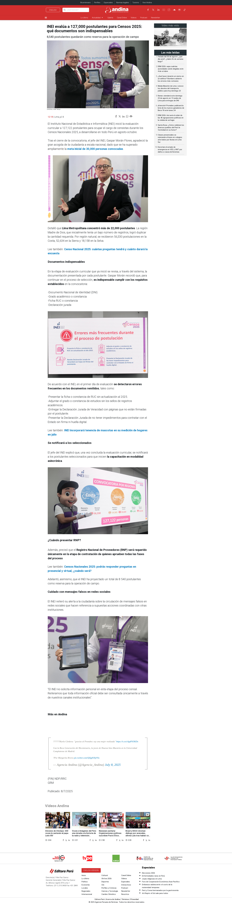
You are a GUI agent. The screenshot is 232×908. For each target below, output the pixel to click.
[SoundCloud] (174, 9)
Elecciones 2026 (148, 873)
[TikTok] (184, 9)
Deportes (105, 882)
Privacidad (134, 899)
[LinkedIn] (158, 9)
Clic (103, 885)
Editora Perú (100, 899)
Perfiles (97, 2)
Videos (133, 18)
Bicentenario (85, 2)
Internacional (87, 894)
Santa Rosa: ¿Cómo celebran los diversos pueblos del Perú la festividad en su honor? (171, 127)
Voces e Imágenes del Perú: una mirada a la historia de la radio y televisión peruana (84, 834)
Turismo (135, 2)
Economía (86, 885)
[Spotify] (179, 9)
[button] (46, 825)
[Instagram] (169, 9)
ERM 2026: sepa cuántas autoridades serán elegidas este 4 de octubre (170, 68)
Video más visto (170, 25)
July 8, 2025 (113, 764)
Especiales (108, 2)
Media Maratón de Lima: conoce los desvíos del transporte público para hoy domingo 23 (170, 88)
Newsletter (155, 18)
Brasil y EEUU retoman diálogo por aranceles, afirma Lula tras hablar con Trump (138, 834)
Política (84, 882)
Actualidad (98, 17)
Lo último (84, 18)
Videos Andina (57, 806)
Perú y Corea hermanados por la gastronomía (160, 890)
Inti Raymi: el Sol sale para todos (155, 893)
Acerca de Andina (113, 899)
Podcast (143, 18)
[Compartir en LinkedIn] (69, 840)
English (53, 10)
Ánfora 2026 (107, 878)
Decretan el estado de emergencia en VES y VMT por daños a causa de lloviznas (170, 149)
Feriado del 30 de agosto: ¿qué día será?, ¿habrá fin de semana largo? (170, 59)
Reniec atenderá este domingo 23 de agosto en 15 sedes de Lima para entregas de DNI (170, 98)
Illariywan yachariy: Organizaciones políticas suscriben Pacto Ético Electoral (110, 834)
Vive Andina (147, 2)
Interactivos (126, 885)
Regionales (86, 891)
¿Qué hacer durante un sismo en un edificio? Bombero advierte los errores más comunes (171, 78)
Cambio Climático (109, 894)
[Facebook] (148, 9)
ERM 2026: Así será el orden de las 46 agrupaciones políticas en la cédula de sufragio (170, 117)
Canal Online (122, 18)
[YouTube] (163, 9)
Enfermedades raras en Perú (153, 876)
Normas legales (122, 2)
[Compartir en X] (66, 840)
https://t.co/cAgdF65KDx (127, 741)
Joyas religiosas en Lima (152, 879)
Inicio (84, 875)
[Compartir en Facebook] (63, 840)
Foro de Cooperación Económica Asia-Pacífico (161, 882)
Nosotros (125, 894)
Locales (85, 888)
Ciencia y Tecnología (110, 891)
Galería (110, 18)
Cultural (105, 875)
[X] (153, 9)
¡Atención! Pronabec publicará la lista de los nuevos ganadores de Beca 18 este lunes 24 (171, 107)
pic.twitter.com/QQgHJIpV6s (86, 758)
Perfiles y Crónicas (109, 888)
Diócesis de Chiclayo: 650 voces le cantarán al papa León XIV (56, 833)
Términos (125, 899)
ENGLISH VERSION (91, 870)
